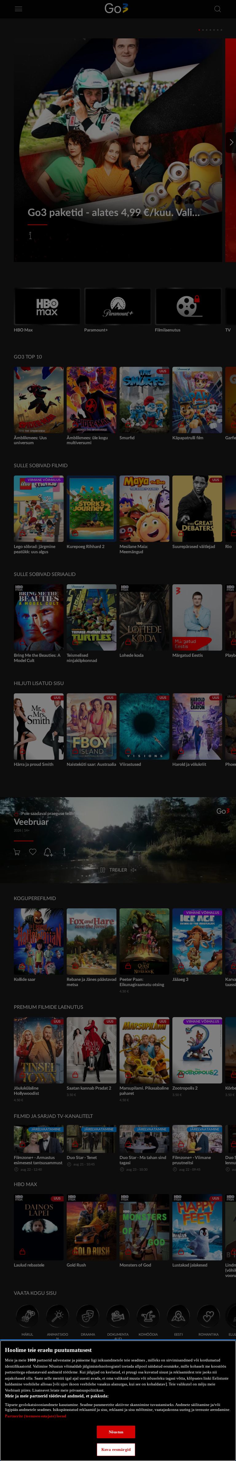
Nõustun (116, 1432)
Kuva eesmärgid (116, 1449)
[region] (118, 1400)
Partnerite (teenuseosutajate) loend (35, 1416)
